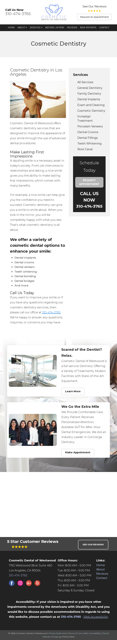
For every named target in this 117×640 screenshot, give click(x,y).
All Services (85, 82)
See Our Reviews (94, 6)
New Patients (88, 27)
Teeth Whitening (89, 143)
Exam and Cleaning (91, 105)
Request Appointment (89, 182)
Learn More (73, 391)
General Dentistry (89, 88)
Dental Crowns (87, 132)
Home (11, 27)
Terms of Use (74, 633)
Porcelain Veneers (90, 126)
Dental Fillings (87, 137)
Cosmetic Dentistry (91, 110)
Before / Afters (54, 27)
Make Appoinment (77, 452)
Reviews (72, 27)
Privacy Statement (58, 633)
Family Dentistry (89, 93)
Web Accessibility (95, 616)
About (21, 27)
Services (35, 27)
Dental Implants (88, 99)
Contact (104, 27)
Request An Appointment (94, 17)
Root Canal (85, 149)
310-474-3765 (18, 13)
